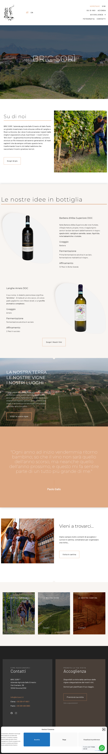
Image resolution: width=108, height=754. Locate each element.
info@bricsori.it (17, 697)
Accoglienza (96, 15)
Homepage (95, 6)
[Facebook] (12, 713)
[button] (104, 729)
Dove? (46, 627)
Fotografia (89, 19)
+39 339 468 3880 (23, 706)
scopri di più (54, 87)
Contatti (101, 19)
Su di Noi (91, 10)
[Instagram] (16, 713)
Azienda (102, 10)
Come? (82, 627)
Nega (64, 740)
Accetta (37, 740)
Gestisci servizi (99, 750)
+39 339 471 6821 (22, 701)
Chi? (9, 627)
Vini (104, 6)
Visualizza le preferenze (91, 740)
